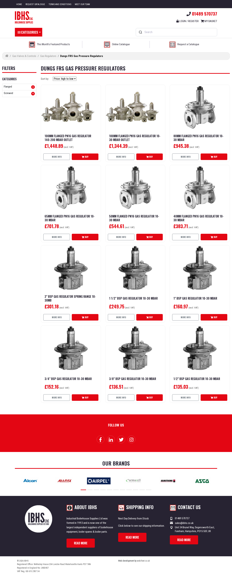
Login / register (189, 21)
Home (19, 4)
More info (57, 156)
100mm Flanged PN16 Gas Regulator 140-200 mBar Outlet (68, 138)
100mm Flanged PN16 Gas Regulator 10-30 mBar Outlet (134, 138)
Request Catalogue (35, 4)
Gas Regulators (48, 56)
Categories (29, 32)
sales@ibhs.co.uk (184, 523)
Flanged (8, 86)
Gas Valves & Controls (24, 56)
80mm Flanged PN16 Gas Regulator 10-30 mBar (198, 138)
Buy (86, 156)
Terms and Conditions (60, 4)
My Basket (210, 21)
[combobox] (176, 32)
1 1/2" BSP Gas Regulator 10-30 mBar (133, 298)
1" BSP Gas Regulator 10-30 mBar (195, 298)
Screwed (8, 93)
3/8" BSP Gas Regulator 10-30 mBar (132, 379)
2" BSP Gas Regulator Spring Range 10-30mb (70, 298)
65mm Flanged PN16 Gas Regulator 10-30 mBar (70, 218)
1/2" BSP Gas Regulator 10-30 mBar (196, 379)
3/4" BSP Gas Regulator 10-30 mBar (68, 379)
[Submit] (140, 32)
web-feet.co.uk (143, 561)
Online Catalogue (121, 44)
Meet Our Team (82, 4)
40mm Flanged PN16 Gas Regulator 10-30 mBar (198, 218)
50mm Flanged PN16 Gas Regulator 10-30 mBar (134, 218)
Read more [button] (80, 543)
